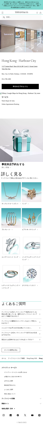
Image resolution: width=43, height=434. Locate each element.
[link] (21, 314)
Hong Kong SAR (32, 358)
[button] (2, 13)
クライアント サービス (9, 367)
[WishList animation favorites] (37, 13)
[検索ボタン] (4, 17)
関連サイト (5, 403)
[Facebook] (11, 415)
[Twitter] (25, 415)
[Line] (40, 415)
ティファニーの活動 (8, 398)
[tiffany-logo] (21, 12)
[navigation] (2, 13)
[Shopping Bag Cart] (40, 13)
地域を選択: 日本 (7, 408)
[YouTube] (33, 415)
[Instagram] (4, 415)
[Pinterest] (18, 415)
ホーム (4, 358)
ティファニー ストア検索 (16, 358)
